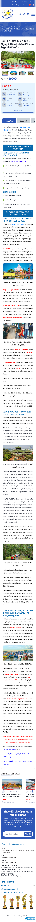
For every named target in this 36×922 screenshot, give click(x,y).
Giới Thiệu (15, 1)
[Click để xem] (18, 60)
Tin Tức (31, 1)
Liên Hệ (24, 5)
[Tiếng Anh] (34, 5)
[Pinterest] (12, 78)
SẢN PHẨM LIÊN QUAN (10, 774)
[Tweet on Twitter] (15, 78)
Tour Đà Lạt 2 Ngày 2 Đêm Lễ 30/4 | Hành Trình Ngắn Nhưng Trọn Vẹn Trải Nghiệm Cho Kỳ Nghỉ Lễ (11, 795)
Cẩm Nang (24, 1)
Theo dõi (28, 834)
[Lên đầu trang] (33, 913)
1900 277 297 (5, 862)
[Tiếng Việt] (30, 5)
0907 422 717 (12, 862)
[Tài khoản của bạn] (24, 14)
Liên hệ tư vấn (18, 110)
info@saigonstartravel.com (8, 857)
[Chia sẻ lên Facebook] (10, 78)
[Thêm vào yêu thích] (32, 67)
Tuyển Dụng (15, 5)
